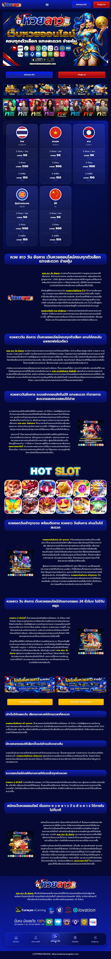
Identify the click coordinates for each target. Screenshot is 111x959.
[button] (47, 4)
